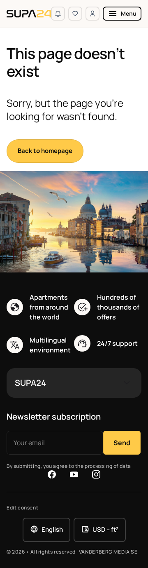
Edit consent (22, 508)
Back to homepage (45, 150)
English (52, 529)
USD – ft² (105, 529)
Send (121, 442)
